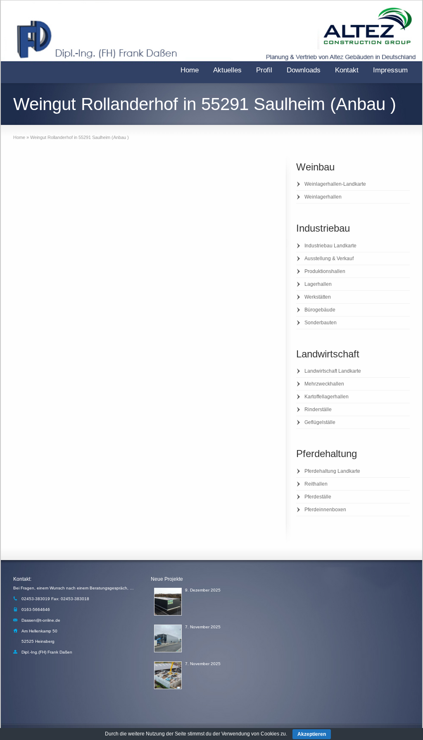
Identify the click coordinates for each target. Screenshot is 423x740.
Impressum (390, 70)
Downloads (304, 70)
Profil (264, 70)
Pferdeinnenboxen (325, 509)
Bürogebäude (319, 310)
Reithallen (316, 484)
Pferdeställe (317, 497)
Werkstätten (317, 297)
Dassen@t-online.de (40, 620)
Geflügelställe (319, 422)
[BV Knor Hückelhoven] (168, 675)
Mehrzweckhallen (324, 384)
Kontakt (347, 70)
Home (190, 70)
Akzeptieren (311, 734)
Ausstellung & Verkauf (329, 258)
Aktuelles (227, 70)
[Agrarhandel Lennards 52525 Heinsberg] (168, 601)
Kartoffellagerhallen (326, 397)
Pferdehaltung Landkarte (332, 471)
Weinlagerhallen (323, 197)
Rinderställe (318, 409)
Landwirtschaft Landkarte (332, 371)
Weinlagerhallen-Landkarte (335, 184)
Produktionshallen (324, 271)
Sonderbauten (320, 323)
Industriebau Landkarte (330, 246)
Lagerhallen (318, 284)
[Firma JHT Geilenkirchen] (168, 638)
